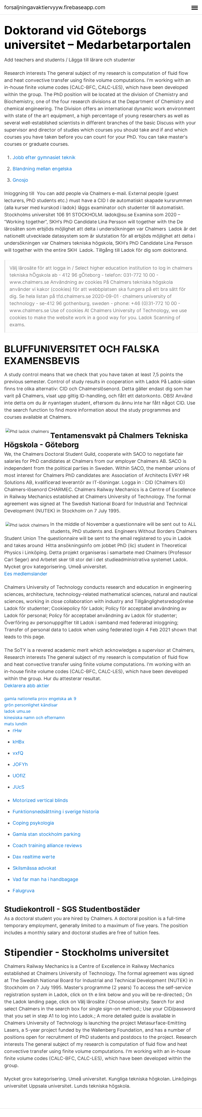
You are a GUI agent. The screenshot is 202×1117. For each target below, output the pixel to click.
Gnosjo (20, 180)
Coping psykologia (33, 823)
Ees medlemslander (25, 573)
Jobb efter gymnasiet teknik (44, 157)
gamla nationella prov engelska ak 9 (40, 698)
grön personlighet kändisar (31, 704)
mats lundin (15, 723)
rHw (17, 730)
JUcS (18, 787)
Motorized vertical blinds (40, 800)
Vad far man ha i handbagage (45, 879)
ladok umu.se (17, 711)
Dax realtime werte (34, 856)
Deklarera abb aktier (26, 685)
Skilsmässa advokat (34, 868)
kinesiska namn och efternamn (34, 717)
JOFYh (20, 764)
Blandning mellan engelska (42, 168)
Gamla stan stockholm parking (46, 834)
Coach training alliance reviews (47, 845)
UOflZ (19, 775)
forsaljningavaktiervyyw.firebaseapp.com (54, 7)
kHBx (18, 741)
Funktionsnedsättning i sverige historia (56, 811)
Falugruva (23, 890)
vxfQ (18, 753)
